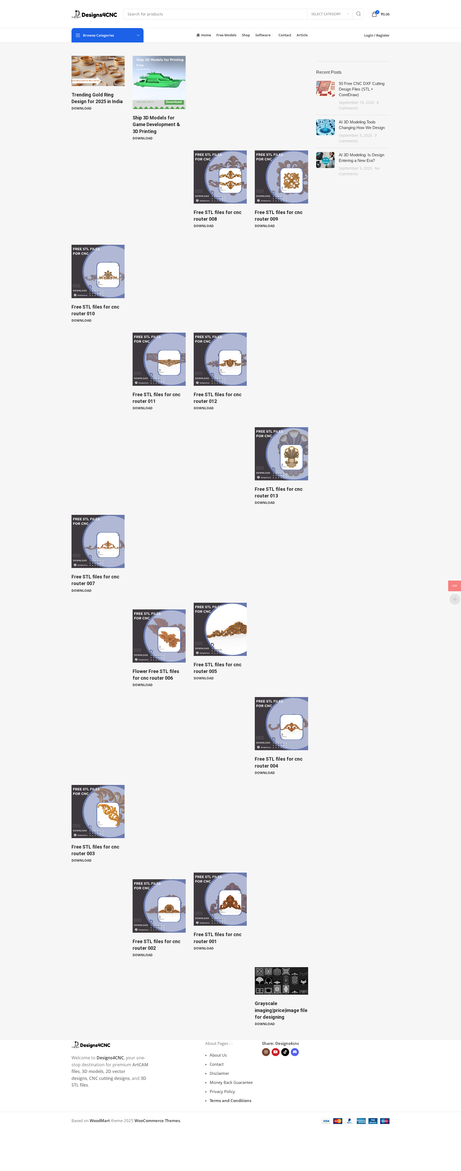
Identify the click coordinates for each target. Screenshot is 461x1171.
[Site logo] (94, 13)
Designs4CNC (110, 1058)
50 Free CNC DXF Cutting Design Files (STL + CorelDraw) (361, 89)
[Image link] (91, 1044)
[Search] (358, 14)
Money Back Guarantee (231, 1082)
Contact (217, 1064)
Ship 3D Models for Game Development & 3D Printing (156, 124)
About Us (218, 1055)
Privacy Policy (222, 1091)
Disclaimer (219, 1073)
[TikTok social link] (285, 1052)
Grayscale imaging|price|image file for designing (281, 1010)
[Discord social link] (295, 1052)
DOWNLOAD (81, 108)
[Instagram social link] (266, 1052)
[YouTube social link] (276, 1052)
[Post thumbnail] (325, 96)
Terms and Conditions (230, 1100)
